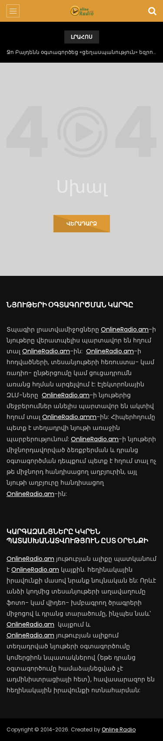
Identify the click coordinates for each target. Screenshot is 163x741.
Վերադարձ (82, 223)
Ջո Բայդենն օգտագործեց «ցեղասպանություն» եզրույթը (81, 52)
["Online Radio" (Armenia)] (81, 10)
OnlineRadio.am (125, 329)
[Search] (152, 11)
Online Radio (119, 729)
